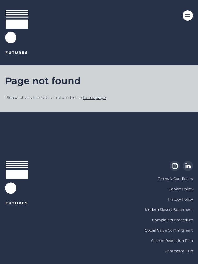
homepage (94, 97)
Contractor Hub (179, 251)
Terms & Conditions (175, 178)
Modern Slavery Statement (169, 209)
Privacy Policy (180, 199)
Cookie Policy (181, 189)
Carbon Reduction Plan (172, 240)
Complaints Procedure (172, 220)
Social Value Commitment (169, 230)
